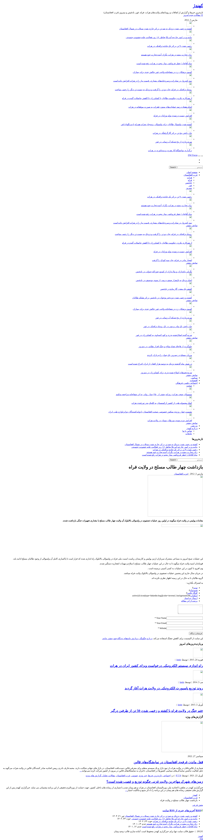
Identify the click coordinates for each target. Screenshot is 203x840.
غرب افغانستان (190, 175)
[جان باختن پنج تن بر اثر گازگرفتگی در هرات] (189, 130)
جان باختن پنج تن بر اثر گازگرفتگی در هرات (172, 133)
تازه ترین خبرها (155, 775)
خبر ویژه (143, 775)
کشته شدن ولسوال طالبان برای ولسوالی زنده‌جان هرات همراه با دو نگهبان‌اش (156, 124)
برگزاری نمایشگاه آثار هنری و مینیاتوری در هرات (170, 150)
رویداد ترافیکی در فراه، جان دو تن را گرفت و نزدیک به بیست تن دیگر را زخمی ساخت (153, 89)
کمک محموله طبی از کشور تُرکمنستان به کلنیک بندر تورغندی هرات (161, 403)
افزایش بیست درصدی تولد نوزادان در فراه (173, 115)
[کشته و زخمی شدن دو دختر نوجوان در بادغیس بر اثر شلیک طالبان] (189, 295)
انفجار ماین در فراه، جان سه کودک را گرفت (172, 260)
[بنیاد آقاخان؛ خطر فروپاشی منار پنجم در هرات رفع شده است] (189, 61)
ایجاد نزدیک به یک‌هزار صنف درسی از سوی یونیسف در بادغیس (164, 280)
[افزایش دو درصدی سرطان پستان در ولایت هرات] (189, 418)
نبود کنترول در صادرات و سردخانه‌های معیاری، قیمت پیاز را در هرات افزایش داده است (152, 81)
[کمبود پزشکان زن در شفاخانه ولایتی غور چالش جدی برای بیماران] (189, 69)
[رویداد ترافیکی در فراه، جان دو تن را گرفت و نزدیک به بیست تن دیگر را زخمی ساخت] (189, 87)
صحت (189, 386)
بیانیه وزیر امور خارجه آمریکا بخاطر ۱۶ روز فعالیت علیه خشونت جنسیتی (159, 37)
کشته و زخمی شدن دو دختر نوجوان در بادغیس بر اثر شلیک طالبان (162, 298)
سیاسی (194, 378)
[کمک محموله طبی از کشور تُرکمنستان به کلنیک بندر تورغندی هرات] (189, 400)
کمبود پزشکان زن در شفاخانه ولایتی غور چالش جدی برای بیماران (162, 72)
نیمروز (189, 188)
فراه (190, 180)
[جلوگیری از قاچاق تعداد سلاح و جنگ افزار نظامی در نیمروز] (189, 344)
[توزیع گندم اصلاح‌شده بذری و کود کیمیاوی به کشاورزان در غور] (189, 332)
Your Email (161, 623)
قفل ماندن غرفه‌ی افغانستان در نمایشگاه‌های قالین (168, 762)
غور (190, 185)
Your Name (161, 618)
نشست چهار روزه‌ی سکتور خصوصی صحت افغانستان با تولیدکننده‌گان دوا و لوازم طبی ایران (150, 412)
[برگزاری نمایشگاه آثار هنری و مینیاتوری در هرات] (189, 148)
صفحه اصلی (191, 172)
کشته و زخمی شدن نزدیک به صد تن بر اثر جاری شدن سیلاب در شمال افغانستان (155, 28)
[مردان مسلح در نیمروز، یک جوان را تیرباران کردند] (189, 352)
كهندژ (198, 5)
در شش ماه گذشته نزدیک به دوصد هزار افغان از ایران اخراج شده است (160, 364)
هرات (189, 177)
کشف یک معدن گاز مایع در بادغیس (176, 289)
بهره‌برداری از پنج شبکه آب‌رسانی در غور (173, 142)
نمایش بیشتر (191, 225)
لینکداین (193, 595)
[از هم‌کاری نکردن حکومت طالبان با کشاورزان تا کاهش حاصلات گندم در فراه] (189, 95)
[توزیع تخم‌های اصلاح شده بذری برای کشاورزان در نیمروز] (189, 370)
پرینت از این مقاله (189, 601)
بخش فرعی (197, 805)
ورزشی (194, 426)
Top (201, 839)
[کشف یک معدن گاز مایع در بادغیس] (189, 286)
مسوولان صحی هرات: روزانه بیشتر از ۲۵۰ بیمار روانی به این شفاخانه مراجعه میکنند (154, 394)
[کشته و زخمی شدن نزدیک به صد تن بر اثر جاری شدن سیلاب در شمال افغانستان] (189, 26)
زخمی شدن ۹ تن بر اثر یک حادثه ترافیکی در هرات (169, 46)
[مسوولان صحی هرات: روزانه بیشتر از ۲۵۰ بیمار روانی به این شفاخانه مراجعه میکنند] (189, 392)
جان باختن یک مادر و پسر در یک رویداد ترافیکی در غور (167, 326)
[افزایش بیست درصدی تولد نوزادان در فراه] (189, 113)
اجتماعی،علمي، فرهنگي (186, 383)
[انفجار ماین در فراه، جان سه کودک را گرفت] (189, 257)
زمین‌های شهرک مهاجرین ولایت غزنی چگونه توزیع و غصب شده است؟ (154, 781)
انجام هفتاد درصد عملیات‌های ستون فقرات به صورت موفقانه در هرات (160, 107)
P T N (178, 775)
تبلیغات (188, 433)
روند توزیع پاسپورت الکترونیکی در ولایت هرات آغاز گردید (164, 688)
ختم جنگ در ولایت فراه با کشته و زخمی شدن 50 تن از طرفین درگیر (157, 711)
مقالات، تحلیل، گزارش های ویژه (100, 775)
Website (163, 628)
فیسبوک (193, 590)
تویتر (195, 588)
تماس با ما (187, 431)
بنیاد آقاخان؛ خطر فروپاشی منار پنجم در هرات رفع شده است (164, 63)
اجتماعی (167, 775)
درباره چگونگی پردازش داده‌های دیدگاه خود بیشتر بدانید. (127, 638)
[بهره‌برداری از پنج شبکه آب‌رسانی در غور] (189, 139)
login (178, 660)
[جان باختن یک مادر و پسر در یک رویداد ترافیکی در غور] (189, 324)
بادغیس (188, 183)
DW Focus (192, 155)
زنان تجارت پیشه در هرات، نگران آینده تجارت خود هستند (166, 55)
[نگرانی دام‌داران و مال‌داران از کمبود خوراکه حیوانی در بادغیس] (189, 269)
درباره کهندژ (191, 428)
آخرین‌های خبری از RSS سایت (179, 810)
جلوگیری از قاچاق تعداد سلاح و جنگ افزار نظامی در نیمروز (165, 346)
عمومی (134, 775)
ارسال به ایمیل (190, 598)
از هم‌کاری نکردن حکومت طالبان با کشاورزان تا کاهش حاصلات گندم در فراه (157, 98)
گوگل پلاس (192, 593)
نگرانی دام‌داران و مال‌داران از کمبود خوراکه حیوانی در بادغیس (164, 271)
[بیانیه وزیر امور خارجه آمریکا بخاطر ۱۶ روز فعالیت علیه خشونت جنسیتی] (189, 35)
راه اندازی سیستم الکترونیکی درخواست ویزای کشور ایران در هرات (156, 665)
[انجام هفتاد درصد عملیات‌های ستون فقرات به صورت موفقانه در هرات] (189, 104)
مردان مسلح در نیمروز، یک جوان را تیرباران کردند (169, 355)
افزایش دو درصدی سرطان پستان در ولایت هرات (169, 420)
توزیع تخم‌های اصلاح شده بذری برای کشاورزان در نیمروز (166, 372)
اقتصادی (193, 380)
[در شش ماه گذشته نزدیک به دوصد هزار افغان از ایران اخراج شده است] (189, 361)
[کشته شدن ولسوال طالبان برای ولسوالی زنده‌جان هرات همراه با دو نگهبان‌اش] (189, 122)
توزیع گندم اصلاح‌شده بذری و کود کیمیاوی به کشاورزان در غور (164, 335)
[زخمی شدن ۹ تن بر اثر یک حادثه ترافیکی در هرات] (189, 43)
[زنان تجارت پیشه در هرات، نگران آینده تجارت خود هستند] (189, 52)
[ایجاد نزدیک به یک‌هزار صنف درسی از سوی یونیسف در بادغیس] (189, 278)
